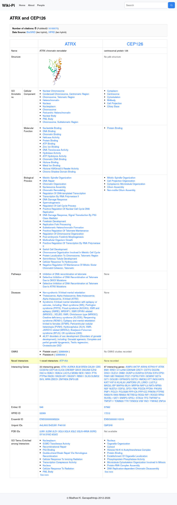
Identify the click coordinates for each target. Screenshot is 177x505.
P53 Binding (49, 449)
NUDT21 (113, 388)
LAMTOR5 (131, 382)
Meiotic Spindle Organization (57, 177)
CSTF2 (147, 369)
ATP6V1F (153, 366)
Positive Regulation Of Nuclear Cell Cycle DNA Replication (66, 210)
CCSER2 (44, 369)
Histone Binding (50, 162)
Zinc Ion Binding (51, 146)
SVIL (42, 379)
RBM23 (122, 394)
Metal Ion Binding (51, 165)
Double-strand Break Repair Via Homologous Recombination (65, 454)
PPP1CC (142, 391)
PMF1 (107, 391)
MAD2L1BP (110, 385)
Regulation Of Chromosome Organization (63, 233)
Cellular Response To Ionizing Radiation (62, 459)
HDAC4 (58, 373)
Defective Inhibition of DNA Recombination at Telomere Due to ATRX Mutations (70, 285)
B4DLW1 (53, 425)
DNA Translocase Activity (55, 149)
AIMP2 (129, 366)
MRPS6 (135, 385)
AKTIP (136, 366)
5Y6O (48, 434)
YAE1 (146, 401)
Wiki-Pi (8, 5)
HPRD (52, 32)
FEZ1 (128, 376)
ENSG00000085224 (49, 419)
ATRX (70, 43)
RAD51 (51, 376)
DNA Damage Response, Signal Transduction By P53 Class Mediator (69, 216)
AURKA (71, 366)
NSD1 (88, 373)
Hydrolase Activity (52, 152)
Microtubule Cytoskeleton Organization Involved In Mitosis (136, 462)
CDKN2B (130, 369)
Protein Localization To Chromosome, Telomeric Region (70, 255)
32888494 (63, 351)
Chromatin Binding (52, 134)
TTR (126, 401)
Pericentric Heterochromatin (57, 112)
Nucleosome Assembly (54, 187)
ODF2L (121, 388)
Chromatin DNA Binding (54, 159)
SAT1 (116, 397)
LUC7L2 (67, 373)
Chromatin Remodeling (54, 190)
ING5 (155, 379)
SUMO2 (95, 376)
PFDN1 (149, 388)
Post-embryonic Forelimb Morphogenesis (63, 236)
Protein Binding (50, 140)
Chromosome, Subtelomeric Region (60, 122)
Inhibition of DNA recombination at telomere (64, 274)
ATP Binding (49, 143)
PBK (135, 388)
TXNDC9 (133, 401)
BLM (78, 366)
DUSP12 (130, 373)
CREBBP (69, 369)
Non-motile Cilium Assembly (121, 190)
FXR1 (142, 376)
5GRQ (93, 431)
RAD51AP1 (61, 376)
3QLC (73, 431)
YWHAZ (154, 401)
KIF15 (113, 382)
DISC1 (107, 373)
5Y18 (42, 434)
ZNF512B (73, 379)
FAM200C (119, 376)
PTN (94, 373)
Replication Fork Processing (57, 224)
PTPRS (160, 391)
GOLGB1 (114, 379)
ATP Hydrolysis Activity (55, 156)
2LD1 (55, 431)
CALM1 (91, 366)
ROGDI (154, 394)
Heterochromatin (51, 100)
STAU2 (139, 397)
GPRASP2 (124, 379)
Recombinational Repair (54, 446)
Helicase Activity (51, 137)
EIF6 (155, 373)
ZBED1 (54, 379)
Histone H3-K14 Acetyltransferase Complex (129, 449)
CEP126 (135, 43)
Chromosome (49, 109)
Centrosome (113, 93)
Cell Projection (114, 103)
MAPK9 (120, 385)
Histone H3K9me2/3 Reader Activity (61, 168)
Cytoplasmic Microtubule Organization (126, 183)
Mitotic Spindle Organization (121, 177)
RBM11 (80, 376)
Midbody (111, 100)
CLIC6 (61, 369)
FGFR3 (135, 376)
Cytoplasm (112, 90)
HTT (149, 379)
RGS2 (141, 394)
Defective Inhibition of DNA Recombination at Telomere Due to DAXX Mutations (70, 278)
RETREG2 (132, 394)
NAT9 (152, 385)
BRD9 (84, 366)
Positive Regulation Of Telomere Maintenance (65, 230)
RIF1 (147, 394)
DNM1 (122, 373)
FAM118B (109, 376)
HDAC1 (50, 373)
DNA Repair (48, 180)
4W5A (86, 431)
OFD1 (129, 388)
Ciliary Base (113, 106)
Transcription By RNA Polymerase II (61, 196)
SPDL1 (131, 397)
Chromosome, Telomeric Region (59, 97)
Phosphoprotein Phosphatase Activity (126, 459)
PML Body (48, 118)
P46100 (62, 425)
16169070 (53, 28)
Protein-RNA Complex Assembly (123, 465)
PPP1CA (133, 391)
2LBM (49, 431)
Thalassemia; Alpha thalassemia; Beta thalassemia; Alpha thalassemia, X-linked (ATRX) (69, 297)
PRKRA (152, 391)
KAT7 (107, 382)
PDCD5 (141, 388)
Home (22, 5)
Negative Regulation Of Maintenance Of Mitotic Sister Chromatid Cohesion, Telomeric (69, 266)
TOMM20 (119, 401)
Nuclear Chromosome (53, 90)
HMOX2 (143, 379)
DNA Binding (49, 131)
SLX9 (88, 376)
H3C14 (43, 373)
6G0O (55, 434)
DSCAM (86, 369)
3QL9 (61, 431)
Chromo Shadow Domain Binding (59, 171)
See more (44, 474)
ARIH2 (144, 366)
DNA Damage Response (55, 199)
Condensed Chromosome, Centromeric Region (66, 93)
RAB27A (108, 394)
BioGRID (31, 32)
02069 (43, 413)
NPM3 (158, 385)
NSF (106, 388)
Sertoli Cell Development (55, 249)
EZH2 (93, 369)
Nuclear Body (49, 115)
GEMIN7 (150, 376)
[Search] (171, 5)
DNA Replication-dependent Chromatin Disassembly (133, 468)
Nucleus (47, 103)
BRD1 (113, 369)
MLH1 (128, 385)
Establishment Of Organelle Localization (127, 456)
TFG (146, 397)
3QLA (67, 431)
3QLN (80, 431)
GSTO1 (134, 379)
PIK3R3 (158, 388)
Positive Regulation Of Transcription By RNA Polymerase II (71, 244)
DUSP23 (139, 373)
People (41, 5)
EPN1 (161, 373)
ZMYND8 (63, 379)
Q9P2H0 (108, 425)
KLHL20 (121, 382)
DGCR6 (155, 369)
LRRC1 (144, 382)
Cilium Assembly (115, 187)
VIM (141, 401)
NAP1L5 (144, 385)
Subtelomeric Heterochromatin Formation (63, 227)
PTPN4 (43, 376)
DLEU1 (114, 373)
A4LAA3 (44, 425)
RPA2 (161, 394)
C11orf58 (121, 369)
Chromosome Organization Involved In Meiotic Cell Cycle (71, 252)
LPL (139, 382)
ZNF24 (162, 401)
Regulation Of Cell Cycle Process (59, 205)
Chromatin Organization (54, 183)
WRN (47, 379)
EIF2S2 (148, 373)
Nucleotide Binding (52, 128)
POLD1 (114, 391)
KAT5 (161, 379)
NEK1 (82, 373)
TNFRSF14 (154, 397)
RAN (115, 394)
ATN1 (64, 366)
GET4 (158, 376)
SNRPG (124, 397)
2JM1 (42, 431)
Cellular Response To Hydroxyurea (60, 261)
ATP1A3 (63, 360)
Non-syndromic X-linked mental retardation (64, 292)
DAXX (78, 369)
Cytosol (111, 446)
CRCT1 (139, 369)
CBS (98, 366)
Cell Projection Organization (121, 180)
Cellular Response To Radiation (58, 468)
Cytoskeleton (113, 97)
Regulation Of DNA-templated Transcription (64, 193)
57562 (107, 407)
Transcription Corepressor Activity (60, 462)
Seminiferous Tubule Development (60, 258)
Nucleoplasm (49, 106)
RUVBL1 (108, 397)
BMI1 (106, 369)
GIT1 (106, 379)
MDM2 (75, 373)
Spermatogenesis (51, 202)
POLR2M (123, 391)
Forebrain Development (54, 221)
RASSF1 (71, 376)
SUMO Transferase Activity (56, 443)
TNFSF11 (109, 401)
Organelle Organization (118, 443)
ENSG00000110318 (114, 419)
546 (41, 407)
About (31, 5)
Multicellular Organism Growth (58, 240)
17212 (107, 413)
